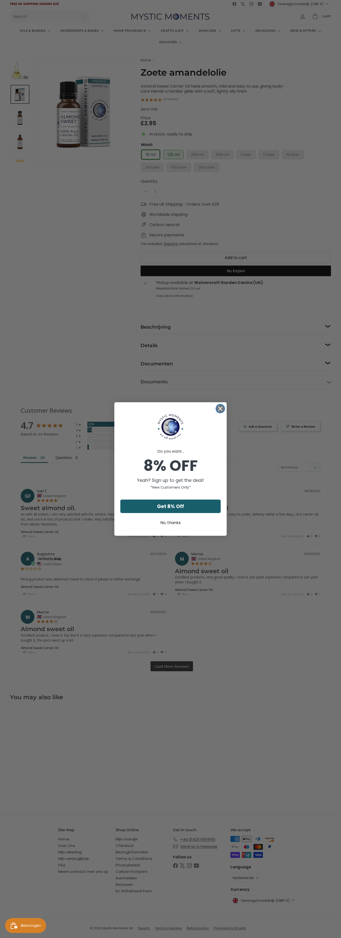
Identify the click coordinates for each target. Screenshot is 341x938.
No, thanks (170, 523)
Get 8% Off (170, 506)
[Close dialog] (220, 408)
